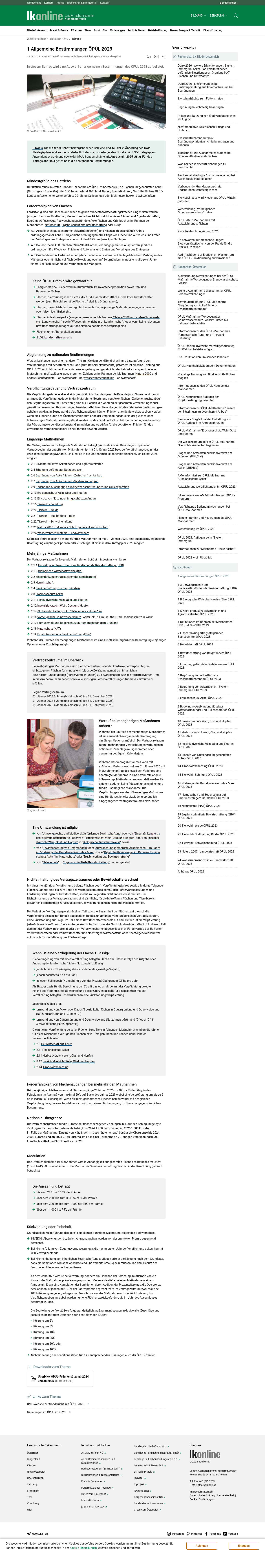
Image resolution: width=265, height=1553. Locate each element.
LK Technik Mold (143, 1471)
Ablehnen (202, 1545)
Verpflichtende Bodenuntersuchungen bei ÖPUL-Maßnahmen (204, 508)
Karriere (49, 2)
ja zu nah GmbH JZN (92, 1506)
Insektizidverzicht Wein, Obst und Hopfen (63, 605)
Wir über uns (34, 2)
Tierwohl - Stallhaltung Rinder (56, 515)
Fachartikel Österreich (192, 267)
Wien (29, 1509)
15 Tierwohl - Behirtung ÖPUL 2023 (200, 774)
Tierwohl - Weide (47, 510)
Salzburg (32, 1484)
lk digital (138, 1478)
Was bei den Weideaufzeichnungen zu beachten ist (202, 165)
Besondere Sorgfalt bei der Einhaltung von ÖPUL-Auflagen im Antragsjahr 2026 (204, 421)
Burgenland (33, 1459)
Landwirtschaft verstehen (148, 1503)
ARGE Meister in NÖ (92, 1452)
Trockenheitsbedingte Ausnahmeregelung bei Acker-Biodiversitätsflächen (206, 177)
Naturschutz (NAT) (49, 628)
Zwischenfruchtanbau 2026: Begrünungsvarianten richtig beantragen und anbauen (206, 141)
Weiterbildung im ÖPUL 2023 (196, 529)
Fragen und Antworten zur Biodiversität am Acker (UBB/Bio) (205, 465)
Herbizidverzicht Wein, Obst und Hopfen (62, 600)
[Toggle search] (236, 15)
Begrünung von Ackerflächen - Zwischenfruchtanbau (126, 398)
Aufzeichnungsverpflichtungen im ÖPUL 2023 (207, 486)
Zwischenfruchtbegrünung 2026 (198, 231)
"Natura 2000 (142, 373)
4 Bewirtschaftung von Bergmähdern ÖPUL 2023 (205, 654)
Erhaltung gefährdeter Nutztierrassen (59, 469)
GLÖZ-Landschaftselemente (54, 337)
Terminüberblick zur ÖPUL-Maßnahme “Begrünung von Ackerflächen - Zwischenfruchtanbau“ (202, 305)
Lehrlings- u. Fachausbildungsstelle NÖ (155, 1459)
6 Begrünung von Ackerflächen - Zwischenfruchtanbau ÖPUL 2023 (199, 677)
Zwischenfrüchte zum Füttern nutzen (201, 98)
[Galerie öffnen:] (96, 101)
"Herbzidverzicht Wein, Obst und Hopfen (109, 838)
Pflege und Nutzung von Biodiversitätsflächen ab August (207, 117)
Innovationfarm (90, 1500)
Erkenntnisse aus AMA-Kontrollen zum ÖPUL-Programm (206, 497)
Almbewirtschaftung (56, 1067)
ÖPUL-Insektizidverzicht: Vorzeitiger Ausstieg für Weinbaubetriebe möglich (206, 347)
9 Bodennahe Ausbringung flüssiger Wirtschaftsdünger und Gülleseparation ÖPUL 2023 (206, 710)
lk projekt (139, 1484)
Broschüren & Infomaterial (82, 2)
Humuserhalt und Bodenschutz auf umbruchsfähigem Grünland (77, 623)
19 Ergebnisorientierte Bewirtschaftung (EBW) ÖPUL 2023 (207, 816)
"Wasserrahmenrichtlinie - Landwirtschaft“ (98, 321)
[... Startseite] (60, 15)
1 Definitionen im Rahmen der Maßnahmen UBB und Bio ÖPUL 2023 (205, 623)
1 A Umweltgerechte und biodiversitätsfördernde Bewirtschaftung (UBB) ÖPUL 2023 (207, 588)
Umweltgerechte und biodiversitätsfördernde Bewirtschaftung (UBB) (81, 565)
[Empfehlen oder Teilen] (163, 56)
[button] (198, 15)
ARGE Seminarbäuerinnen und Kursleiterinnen (98, 1461)
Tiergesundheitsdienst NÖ (148, 1497)
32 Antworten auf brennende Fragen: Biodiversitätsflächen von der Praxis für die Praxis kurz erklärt (205, 243)
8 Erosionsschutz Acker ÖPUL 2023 (200, 698)
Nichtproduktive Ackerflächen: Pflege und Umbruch (204, 128)
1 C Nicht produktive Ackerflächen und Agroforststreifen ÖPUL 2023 (202, 612)
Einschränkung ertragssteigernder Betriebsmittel (66, 576)
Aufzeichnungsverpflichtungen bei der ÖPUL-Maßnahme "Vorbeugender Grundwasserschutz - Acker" (208, 279)
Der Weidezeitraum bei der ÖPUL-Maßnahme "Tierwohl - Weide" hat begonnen (206, 443)
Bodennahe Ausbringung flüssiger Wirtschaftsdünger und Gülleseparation (82, 487)
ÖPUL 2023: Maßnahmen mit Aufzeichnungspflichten (196, 221)
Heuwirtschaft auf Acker (56, 1044)
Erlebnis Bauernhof (92, 1481)
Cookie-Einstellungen (202, 1499)
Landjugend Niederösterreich (150, 1446)
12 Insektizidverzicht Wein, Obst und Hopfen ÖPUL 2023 (206, 745)
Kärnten (31, 1465)
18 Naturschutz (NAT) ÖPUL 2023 (199, 806)
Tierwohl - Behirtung (50, 504)
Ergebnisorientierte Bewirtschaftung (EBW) (64, 634)
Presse (60, 2)
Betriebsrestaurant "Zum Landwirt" (100, 1468)
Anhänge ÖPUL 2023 (191, 871)
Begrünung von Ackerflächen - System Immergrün (67, 481)
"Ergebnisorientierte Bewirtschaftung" (86, 862)
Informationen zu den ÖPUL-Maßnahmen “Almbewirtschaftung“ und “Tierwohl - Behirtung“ (204, 334)
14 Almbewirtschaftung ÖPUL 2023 (200, 766)
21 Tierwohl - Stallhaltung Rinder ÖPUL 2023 (206, 834)
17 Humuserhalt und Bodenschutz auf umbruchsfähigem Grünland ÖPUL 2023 (203, 796)
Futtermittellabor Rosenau (96, 1487)
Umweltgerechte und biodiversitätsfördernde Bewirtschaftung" (82, 833)
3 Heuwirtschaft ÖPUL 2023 (195, 644)
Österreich (33, 1452)
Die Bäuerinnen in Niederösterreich (100, 1474)
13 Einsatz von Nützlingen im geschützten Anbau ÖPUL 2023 (204, 756)
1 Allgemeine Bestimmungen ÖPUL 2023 (203, 576)
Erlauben (244, 1545)
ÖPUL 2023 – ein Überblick (195, 557)
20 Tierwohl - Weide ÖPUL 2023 (198, 825)
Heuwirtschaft (45, 582)
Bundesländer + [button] (229, 2)
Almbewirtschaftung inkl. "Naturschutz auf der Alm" (69, 611)
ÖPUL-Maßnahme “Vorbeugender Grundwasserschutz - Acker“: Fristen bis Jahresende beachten (203, 320)
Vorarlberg (33, 1503)
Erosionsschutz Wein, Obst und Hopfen (62, 492)
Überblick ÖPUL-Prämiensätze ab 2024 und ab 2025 (63, 1379)
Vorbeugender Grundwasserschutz (59, 617)
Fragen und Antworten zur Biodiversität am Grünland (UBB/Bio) (205, 454)
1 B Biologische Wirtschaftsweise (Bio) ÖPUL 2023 (206, 601)
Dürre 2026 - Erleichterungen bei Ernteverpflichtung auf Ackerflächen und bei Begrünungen (205, 87)
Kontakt (104, 2)
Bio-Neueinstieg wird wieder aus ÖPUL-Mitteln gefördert (207, 199)
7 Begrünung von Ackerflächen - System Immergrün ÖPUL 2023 (203, 688)
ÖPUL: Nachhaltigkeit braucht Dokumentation (207, 365)
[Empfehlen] (156, 56)
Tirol (29, 1497)
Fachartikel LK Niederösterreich (198, 56)
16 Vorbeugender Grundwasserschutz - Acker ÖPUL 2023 (206, 785)
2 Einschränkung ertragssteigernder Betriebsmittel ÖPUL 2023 (200, 634)
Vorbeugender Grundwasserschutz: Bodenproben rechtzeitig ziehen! (200, 188)
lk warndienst (141, 1490)
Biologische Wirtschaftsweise (101, 842)
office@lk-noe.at (207, 1485)
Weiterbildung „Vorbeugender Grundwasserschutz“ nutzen (196, 210)
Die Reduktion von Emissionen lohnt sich (203, 357)
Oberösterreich (35, 1478)
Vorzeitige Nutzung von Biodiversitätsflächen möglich (206, 376)
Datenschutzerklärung (202, 1495)
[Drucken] (149, 56)
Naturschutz (52, 225)
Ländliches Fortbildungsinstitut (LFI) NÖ (156, 1452)
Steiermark (33, 1490)
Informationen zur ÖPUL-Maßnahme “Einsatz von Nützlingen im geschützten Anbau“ (206, 409)
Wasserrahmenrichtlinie (99, 378)
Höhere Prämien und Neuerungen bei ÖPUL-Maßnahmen (205, 519)
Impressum (196, 1491)
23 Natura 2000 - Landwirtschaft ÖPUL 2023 (206, 851)
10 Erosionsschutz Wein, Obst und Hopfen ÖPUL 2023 (204, 723)
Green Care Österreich (146, 1509)
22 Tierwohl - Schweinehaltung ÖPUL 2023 (205, 843)
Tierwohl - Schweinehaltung (54, 521)
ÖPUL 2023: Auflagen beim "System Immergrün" (200, 539)
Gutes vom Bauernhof (93, 1494)
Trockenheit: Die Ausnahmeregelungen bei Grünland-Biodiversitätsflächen (204, 154)
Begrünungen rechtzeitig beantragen (201, 107)
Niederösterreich (36, 1471)
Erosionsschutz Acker (49, 594)
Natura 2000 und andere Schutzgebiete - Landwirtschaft (72, 527)
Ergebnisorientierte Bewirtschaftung (84, 225)
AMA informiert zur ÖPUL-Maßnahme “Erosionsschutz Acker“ (201, 477)
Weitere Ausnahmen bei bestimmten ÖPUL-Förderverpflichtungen (205, 292)
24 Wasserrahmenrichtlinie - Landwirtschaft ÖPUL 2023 (205, 861)
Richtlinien (184, 567)
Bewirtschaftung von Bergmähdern (58, 588)
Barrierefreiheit (226, 1495)
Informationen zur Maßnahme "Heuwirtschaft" (207, 549)
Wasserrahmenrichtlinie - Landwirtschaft (63, 533)
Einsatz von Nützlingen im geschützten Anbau (66, 498)
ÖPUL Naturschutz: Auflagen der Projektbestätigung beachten (198, 398)
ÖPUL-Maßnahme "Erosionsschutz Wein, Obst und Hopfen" (207, 432)
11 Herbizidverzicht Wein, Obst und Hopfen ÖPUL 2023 (205, 734)
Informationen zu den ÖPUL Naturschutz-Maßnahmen (204, 387)
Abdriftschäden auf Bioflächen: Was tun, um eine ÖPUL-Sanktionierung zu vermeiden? (206, 256)
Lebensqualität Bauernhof (148, 1465)
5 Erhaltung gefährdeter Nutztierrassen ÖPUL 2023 (206, 666)
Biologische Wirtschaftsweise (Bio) (60, 571)
